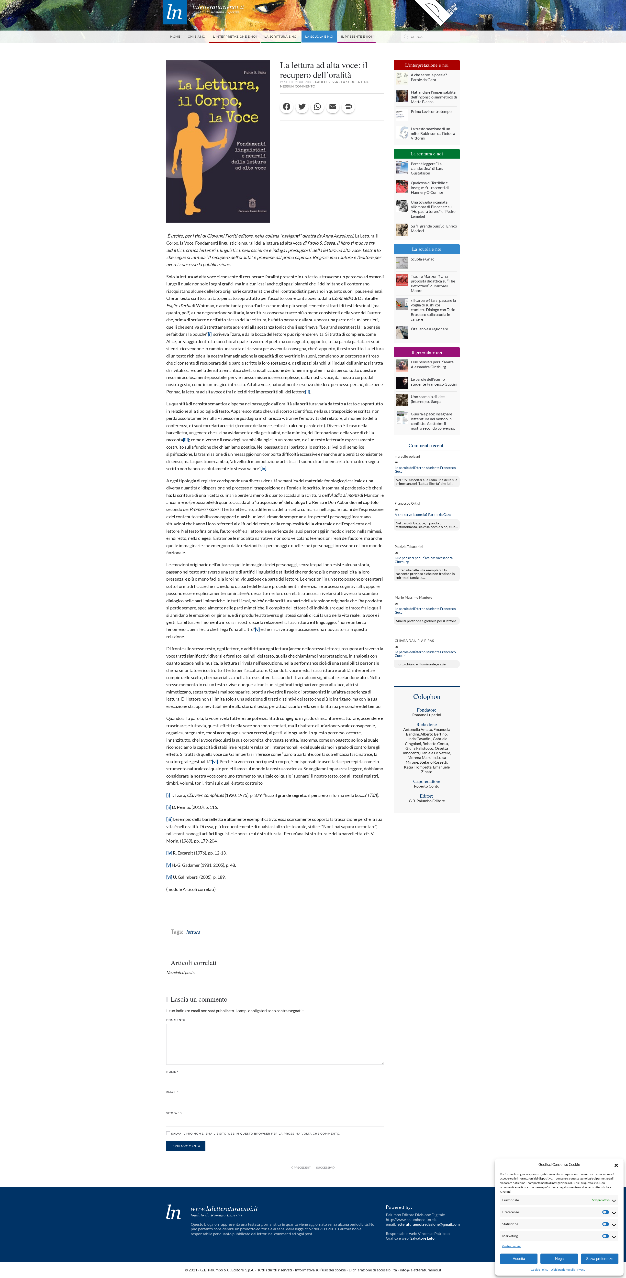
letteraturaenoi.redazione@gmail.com (428, 1224)
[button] (616, 1164)
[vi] (215, 761)
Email (172, 1092)
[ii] (307, 391)
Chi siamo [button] (196, 36)
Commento (175, 1020)
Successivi (324, 1167)
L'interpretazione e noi (235, 36)
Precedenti (302, 1167)
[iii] (186, 439)
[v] (257, 629)
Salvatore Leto (422, 1238)
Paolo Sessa (326, 82)
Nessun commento (297, 86)
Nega (559, 1258)
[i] (210, 334)
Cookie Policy (539, 1269)
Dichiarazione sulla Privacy (568, 1269)
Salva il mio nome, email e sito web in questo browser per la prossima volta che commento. (255, 1133)
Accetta (519, 1258)
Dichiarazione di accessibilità (373, 1269)
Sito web (174, 1113)
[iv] (263, 468)
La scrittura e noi (281, 36)
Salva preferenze (599, 1258)
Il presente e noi (356, 36)
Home (175, 36)
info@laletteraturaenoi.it (420, 1269)
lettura (193, 932)
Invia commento (185, 1146)
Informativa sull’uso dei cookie (320, 1269)
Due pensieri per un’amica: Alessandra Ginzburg (424, 559)
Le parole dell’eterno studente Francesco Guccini (425, 469)
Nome (172, 1071)
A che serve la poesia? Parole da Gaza (423, 514)
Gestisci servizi (511, 1246)
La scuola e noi (319, 36)
